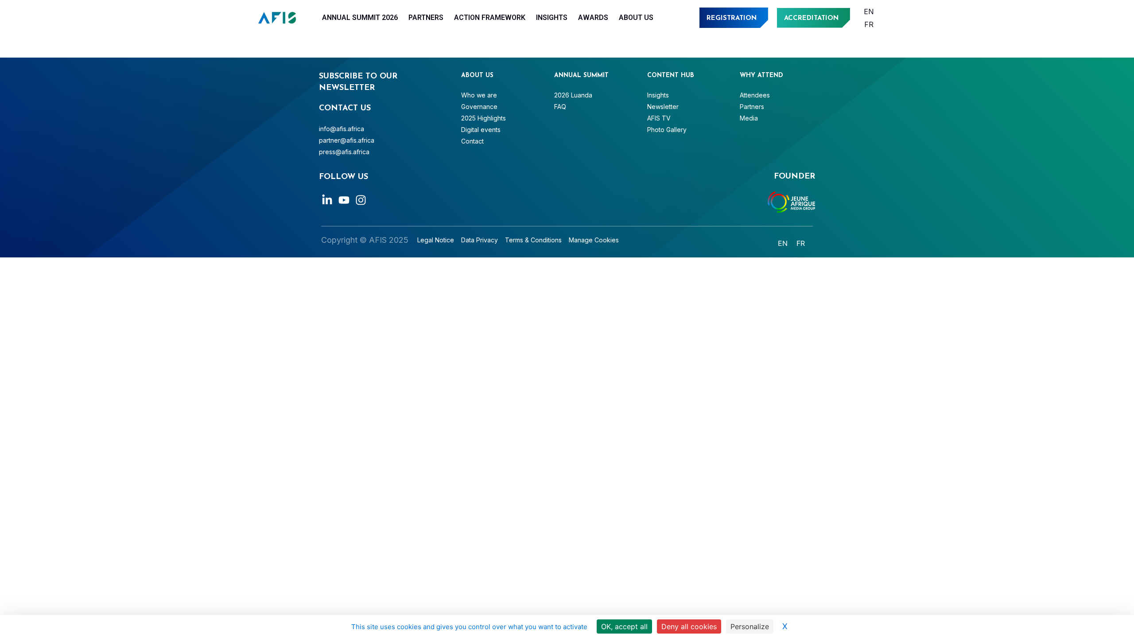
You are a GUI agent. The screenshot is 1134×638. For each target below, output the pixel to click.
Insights (551, 17)
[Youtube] (344, 200)
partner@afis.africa (346, 140)
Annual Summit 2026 (360, 17)
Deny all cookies (689, 626)
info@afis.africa (341, 128)
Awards (593, 17)
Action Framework (489, 17)
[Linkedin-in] (327, 200)
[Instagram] (361, 200)
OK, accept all (624, 626)
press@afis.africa (344, 152)
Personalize (749, 626)
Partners (425, 17)
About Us (636, 17)
